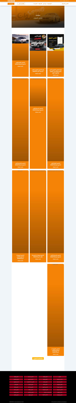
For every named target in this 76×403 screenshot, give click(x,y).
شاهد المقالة (55, 75)
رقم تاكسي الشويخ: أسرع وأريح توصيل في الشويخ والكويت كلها (56, 71)
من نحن (44, 4)
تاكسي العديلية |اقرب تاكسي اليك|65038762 (55, 256)
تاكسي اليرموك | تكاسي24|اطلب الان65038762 (20, 256)
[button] (38, 358)
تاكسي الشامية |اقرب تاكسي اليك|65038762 (20, 164)
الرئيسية (49, 4)
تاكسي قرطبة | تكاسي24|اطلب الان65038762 (38, 256)
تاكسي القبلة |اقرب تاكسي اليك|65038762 (55, 164)
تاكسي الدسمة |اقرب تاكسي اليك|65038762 (38, 109)
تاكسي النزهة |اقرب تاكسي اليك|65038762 (20, 63)
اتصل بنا (35, 4)
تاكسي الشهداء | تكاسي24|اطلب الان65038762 (56, 350)
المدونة (40, 4)
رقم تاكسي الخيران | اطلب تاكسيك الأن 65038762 (38, 70)
